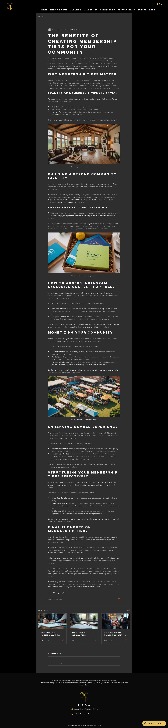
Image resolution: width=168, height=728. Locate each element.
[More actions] (119, 30)
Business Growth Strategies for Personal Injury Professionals (83, 634)
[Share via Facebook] (49, 593)
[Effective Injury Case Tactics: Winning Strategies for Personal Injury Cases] (52, 621)
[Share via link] (63, 593)
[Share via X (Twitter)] (54, 593)
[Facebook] (82, 705)
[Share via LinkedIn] (58, 593)
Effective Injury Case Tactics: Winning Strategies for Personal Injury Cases (52, 634)
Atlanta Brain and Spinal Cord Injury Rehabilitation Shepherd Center (63, 683)
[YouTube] (89, 705)
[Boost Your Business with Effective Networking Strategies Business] (116, 621)
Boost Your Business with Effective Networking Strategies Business (114, 634)
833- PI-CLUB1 (82, 713)
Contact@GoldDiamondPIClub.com (87, 709)
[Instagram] (85, 705)
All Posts (40, 16)
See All (128, 610)
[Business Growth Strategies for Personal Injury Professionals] (84, 621)
